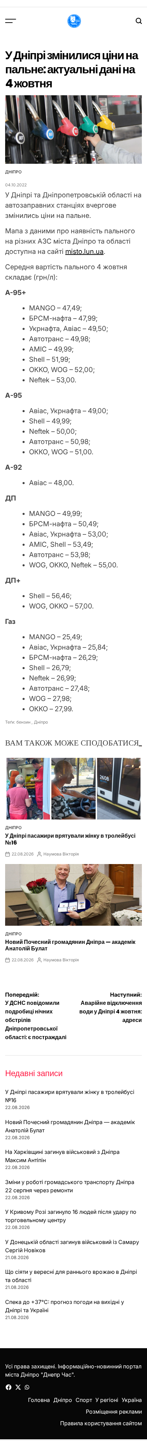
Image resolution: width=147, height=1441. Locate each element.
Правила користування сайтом (101, 1423)
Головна (39, 1399)
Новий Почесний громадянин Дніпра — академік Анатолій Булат (70, 945)
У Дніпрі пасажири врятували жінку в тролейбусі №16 (70, 839)
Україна (132, 1399)
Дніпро (13, 171)
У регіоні (106, 1399)
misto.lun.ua (84, 251)
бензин (23, 722)
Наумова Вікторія (61, 854)
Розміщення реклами (114, 1411)
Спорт (84, 1399)
